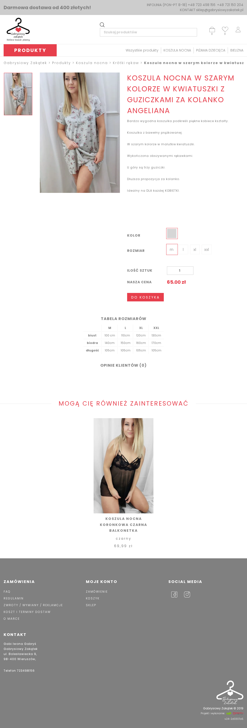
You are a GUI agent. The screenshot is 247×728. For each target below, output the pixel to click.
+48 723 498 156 (201, 4)
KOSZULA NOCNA (177, 50)
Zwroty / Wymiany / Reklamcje (33, 605)
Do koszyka (145, 297)
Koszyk (93, 598)
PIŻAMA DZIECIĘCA (210, 50)
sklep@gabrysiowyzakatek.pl (219, 9)
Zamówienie (97, 592)
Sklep (91, 605)
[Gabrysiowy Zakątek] (18, 29)
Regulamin (14, 598)
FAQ (7, 592)
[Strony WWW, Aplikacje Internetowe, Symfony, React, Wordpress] (228, 713)
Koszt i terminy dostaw (27, 612)
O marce (12, 619)
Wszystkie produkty (142, 50)
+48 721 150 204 (230, 4)
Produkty (30, 50)
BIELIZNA (236, 50)
